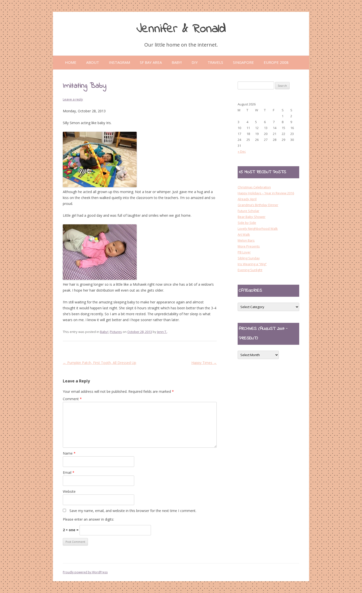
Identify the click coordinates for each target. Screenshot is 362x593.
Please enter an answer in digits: (88, 519)
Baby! (104, 331)
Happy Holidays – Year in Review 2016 (266, 193)
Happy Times (204, 362)
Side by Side (247, 222)
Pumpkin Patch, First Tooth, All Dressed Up (99, 362)
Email (68, 472)
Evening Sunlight (250, 270)
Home (70, 62)
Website (69, 491)
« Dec (242, 151)
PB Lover (244, 252)
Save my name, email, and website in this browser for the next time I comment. (132, 510)
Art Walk (244, 234)
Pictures (116, 331)
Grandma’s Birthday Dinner (258, 205)
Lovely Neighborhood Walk (258, 228)
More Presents (249, 246)
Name (69, 453)
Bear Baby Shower (251, 216)
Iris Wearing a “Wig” (252, 264)
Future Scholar (248, 211)
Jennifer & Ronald (181, 29)
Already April (247, 199)
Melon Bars (246, 240)
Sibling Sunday (249, 258)
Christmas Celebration (254, 187)
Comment (72, 398)
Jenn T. (162, 331)
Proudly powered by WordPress (85, 572)
